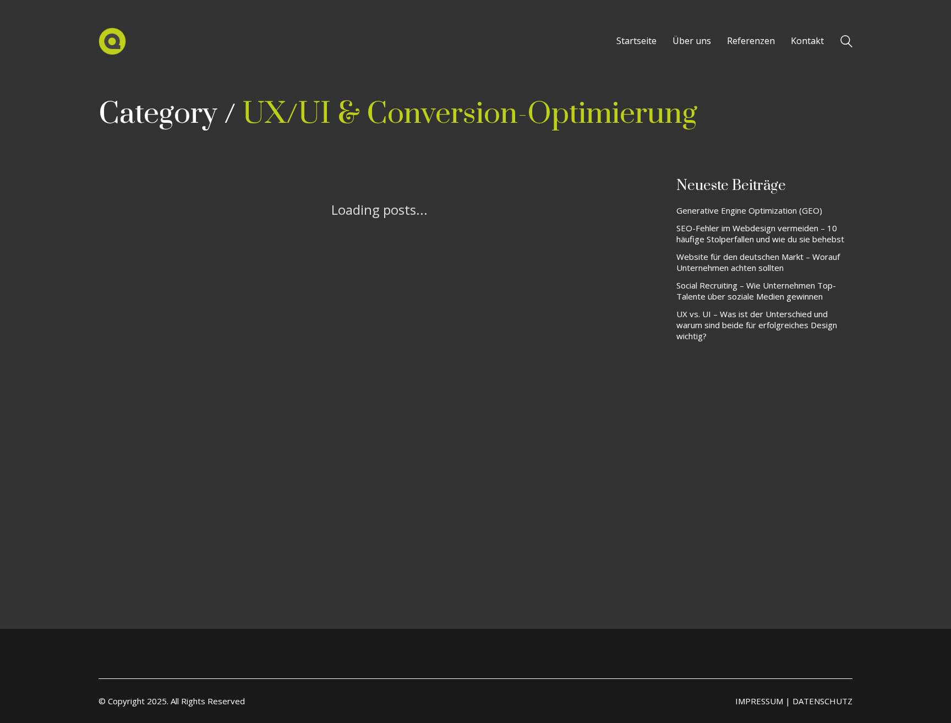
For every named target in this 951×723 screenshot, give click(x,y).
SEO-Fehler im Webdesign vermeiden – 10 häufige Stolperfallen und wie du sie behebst (760, 233)
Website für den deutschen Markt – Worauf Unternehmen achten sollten (758, 262)
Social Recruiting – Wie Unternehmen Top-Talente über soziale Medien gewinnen (756, 291)
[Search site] (846, 42)
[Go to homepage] (112, 41)
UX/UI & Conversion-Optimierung (470, 114)
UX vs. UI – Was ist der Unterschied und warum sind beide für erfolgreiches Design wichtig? (756, 324)
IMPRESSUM (759, 700)
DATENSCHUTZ (822, 700)
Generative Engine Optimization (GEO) (749, 210)
